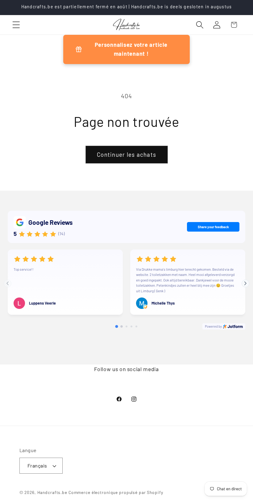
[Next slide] (245, 283)
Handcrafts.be (52, 492)
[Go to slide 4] (131, 326)
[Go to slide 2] (121, 326)
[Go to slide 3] (126, 326)
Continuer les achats (126, 154)
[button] (16, 24)
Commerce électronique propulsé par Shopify (115, 492)
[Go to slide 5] (136, 326)
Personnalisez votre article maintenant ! (131, 49)
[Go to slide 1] (116, 326)
